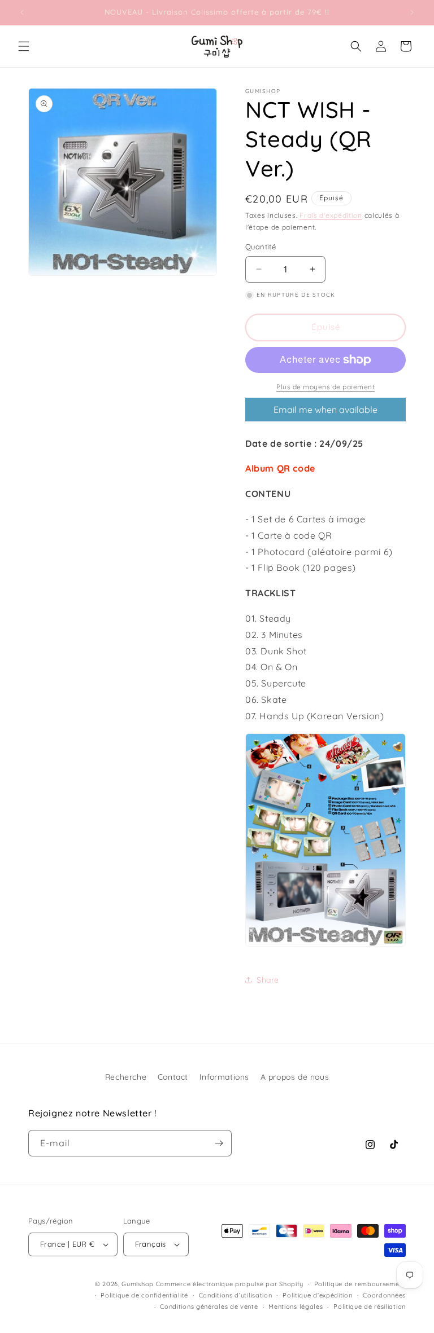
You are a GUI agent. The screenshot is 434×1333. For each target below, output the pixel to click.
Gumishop (137, 1284)
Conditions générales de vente (209, 1306)
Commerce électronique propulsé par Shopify (229, 1284)
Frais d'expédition (331, 215)
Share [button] (268, 980)
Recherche (125, 1077)
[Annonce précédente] (22, 12)
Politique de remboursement (360, 1284)
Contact (173, 1077)
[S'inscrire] (218, 1143)
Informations (224, 1077)
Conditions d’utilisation (235, 1295)
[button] (23, 46)
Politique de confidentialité (144, 1295)
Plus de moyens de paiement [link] (325, 386)
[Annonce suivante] (412, 12)
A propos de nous (295, 1077)
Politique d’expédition (317, 1295)
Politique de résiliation (369, 1306)
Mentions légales (295, 1306)
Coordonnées (384, 1295)
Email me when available (325, 409)
